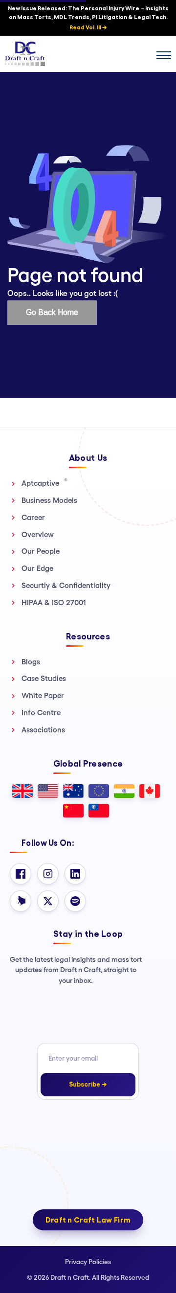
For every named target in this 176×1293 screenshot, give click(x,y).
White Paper (43, 695)
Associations (43, 729)
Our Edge (37, 568)
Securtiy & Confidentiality (66, 585)
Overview (38, 534)
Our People (41, 551)
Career (33, 517)
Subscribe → (88, 1084)
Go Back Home (52, 312)
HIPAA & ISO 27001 (54, 602)
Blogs (31, 661)
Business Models (49, 500)
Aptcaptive (44, 483)
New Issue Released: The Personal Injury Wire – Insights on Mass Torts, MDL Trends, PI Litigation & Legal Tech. (88, 17)
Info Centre (41, 712)
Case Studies (44, 678)
